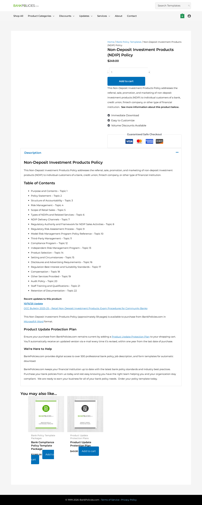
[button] (52, 16)
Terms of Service (110, 499)
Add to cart (126, 81)
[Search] (189, 6)
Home (110, 41)
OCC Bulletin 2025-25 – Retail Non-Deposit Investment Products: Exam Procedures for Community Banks (85, 308)
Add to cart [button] (42, 457)
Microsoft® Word (34, 321)
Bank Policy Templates (128, 41)
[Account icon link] (189, 16)
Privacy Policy (129, 499)
